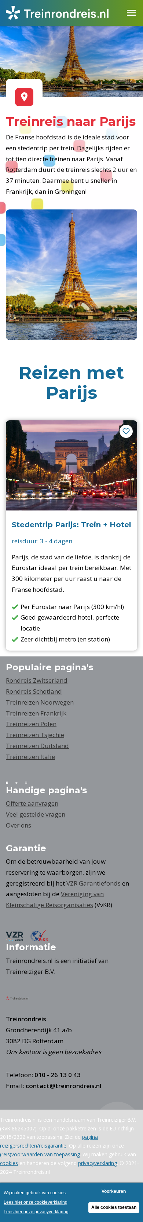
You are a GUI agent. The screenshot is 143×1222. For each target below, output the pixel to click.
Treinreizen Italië (30, 756)
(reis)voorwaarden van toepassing (40, 1154)
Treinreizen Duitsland (37, 745)
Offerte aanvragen (32, 803)
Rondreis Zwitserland (36, 680)
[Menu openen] (131, 13)
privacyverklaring (97, 1163)
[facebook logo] (10, 781)
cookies (9, 1163)
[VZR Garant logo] (18, 938)
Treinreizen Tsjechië (35, 734)
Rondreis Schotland (34, 691)
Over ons (18, 825)
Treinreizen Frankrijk (36, 713)
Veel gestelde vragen (35, 814)
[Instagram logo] (29, 781)
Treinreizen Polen (31, 724)
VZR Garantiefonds (93, 883)
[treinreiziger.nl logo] (21, 998)
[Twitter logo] (20, 781)
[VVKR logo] (42, 938)
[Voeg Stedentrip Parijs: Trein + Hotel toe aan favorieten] (126, 431)
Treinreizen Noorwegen (40, 702)
